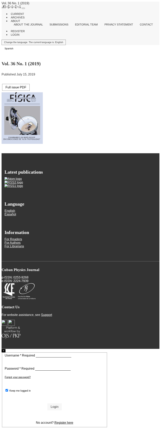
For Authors (13, 242)
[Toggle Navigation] (23, 8)
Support (46, 315)
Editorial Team (87, 24)
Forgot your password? (18, 377)
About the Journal (29, 24)
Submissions (59, 24)
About (15, 21)
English (33, 42)
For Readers (13, 239)
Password (20, 368)
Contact (146, 24)
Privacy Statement (119, 24)
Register (18, 31)
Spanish (9, 48)
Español (10, 214)
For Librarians (14, 246)
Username (20, 355)
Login (15, 34)
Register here (63, 422)
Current (17, 13)
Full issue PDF (15, 87)
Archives (18, 17)
